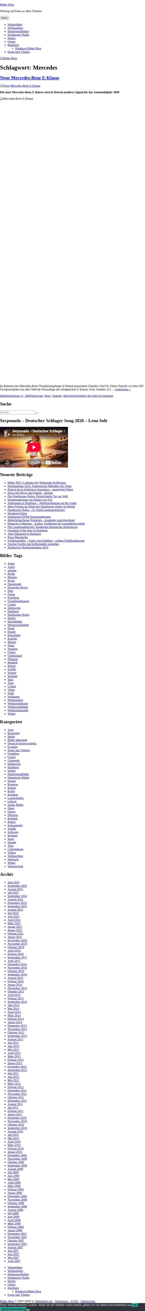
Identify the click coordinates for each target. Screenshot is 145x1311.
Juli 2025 (13, 892)
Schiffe (12, 669)
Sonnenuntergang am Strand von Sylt (30, 499)
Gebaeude (14, 760)
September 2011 (17, 1100)
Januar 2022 (15, 930)
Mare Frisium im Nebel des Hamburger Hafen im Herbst (41, 506)
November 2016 (17, 967)
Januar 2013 (15, 1063)
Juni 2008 (13, 1216)
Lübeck (12, 801)
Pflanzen (13, 659)
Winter (11, 713)
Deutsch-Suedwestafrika (22, 743)
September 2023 (17, 906)
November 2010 (17, 1121)
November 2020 (17, 940)
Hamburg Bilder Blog (28, 48)
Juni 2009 (13, 1175)
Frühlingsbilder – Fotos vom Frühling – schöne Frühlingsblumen (46, 540)
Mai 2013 (13, 1049)
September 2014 (17, 1001)
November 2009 (17, 1158)
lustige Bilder (15, 804)
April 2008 (14, 1220)
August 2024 (15, 899)
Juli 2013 (13, 1042)
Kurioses (13, 794)
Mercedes (69, 395)
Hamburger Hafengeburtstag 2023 (28, 547)
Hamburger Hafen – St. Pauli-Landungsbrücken (36, 510)
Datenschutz (88, 1301)
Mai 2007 (13, 1257)
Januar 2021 (15, 937)
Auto (34, 395)
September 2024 (17, 896)
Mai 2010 (13, 1138)
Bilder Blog (7, 4)
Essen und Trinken (19, 51)
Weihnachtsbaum (18, 703)
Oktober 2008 (16, 1203)
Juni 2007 (13, 1254)
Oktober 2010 (16, 1124)
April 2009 (14, 1182)
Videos (12, 852)
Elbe (10, 590)
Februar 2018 (16, 954)
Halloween (14, 608)
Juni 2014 (13, 1005)
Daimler (57, 395)
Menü (5, 17)
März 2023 (14, 923)
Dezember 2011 (17, 1090)
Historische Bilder (18, 777)
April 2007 (14, 1261)
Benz (48, 395)
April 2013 (14, 1053)
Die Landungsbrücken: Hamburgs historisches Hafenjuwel (42, 527)
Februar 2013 (16, 1059)
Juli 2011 (13, 1107)
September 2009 (17, 1165)
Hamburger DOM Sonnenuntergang (29, 516)
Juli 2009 (13, 1172)
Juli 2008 (13, 1213)
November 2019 (17, 943)
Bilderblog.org (44, 1301)
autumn (12, 570)
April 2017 (14, 960)
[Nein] (28, 1309)
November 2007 (17, 1237)
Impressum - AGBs (66, 1301)
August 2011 (15, 1104)
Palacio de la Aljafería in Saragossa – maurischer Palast (40, 489)
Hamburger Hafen (18, 34)
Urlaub (12, 686)
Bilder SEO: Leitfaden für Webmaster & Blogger (37, 482)
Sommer (13, 676)
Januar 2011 (15, 1114)
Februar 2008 (16, 1227)
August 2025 (15, 889)
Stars (10, 679)
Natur (11, 645)
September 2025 (17, 885)
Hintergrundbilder (18, 31)
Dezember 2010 (17, 1117)
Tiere (11, 683)
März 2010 (14, 1145)
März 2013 (14, 1056)
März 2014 (14, 1015)
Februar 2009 (16, 1189)
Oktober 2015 (16, 991)
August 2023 (15, 909)
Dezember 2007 (17, 1233)
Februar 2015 (16, 998)
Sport (11, 839)
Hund (11, 628)
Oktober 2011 (16, 1097)
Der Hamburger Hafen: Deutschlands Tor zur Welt (38, 496)
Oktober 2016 (16, 971)
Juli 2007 (13, 1250)
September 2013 (17, 1036)
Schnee (12, 672)
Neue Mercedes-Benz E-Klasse (29, 77)
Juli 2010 (13, 1134)
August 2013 (15, 1039)
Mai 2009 (13, 1179)
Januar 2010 (15, 1151)
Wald (11, 693)
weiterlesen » (122, 389)
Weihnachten (15, 28)
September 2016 (17, 974)
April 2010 (14, 1141)
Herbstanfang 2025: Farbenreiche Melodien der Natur (40, 486)
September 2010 (17, 1128)
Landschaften (16, 798)
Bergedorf (14, 733)
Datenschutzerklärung (13, 1309)
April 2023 (14, 920)
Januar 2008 (15, 1230)
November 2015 (17, 988)
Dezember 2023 (17, 902)
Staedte (12, 842)
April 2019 (14, 950)
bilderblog (6, 395)
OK (135, 1305)
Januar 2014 (15, 1022)
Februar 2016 (16, 981)
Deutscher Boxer (18, 587)
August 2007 (15, 1247)
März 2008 (14, 1223)
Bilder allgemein (17, 740)
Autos (11, 567)
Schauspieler (15, 825)
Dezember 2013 (17, 1025)
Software (13, 832)
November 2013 (17, 1029)
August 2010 (15, 1131)
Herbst (11, 38)
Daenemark (14, 584)
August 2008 (15, 1209)
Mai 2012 (13, 1080)
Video (11, 689)
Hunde (12, 631)
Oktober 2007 (16, 1240)
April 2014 (14, 1012)
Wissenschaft (15, 866)
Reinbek (13, 662)
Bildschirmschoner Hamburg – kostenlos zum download (41, 520)
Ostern (11, 41)
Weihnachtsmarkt (18, 710)
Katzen (12, 787)
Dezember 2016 (17, 964)
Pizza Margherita (18, 537)
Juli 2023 (13, 913)
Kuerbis (12, 638)
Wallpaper (14, 696)
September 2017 (17, 957)
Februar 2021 (16, 933)
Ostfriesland (15, 655)
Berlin (11, 573)
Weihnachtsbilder (18, 706)
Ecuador (13, 746)
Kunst (11, 791)
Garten (12, 604)
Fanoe (11, 594)
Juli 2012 (13, 1073)
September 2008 (17, 1206)
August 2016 (15, 978)
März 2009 (14, 1186)
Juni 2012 (13, 1076)
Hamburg (13, 45)
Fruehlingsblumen (18, 601)
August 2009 (15, 1169)
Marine (12, 642)
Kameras (13, 784)
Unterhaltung (15, 849)
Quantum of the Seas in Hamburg (28, 530)
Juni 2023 (13, 916)
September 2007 (17, 1244)
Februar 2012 (16, 1087)
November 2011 (17, 1094)
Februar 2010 (16, 1148)
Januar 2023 (15, 926)
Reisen (12, 666)
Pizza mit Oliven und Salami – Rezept (30, 492)
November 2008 (17, 1199)
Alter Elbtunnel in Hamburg (24, 533)
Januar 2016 (15, 984)
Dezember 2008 (17, 1196)
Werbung (13, 859)
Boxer (11, 580)
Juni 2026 (13, 882)
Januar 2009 (15, 1192)
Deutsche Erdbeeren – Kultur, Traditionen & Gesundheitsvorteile (46, 523)
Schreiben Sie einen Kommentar (94, 395)
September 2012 (17, 1070)
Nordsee (13, 648)
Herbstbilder (15, 621)
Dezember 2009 (17, 1155)
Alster (11, 563)
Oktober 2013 (16, 1032)
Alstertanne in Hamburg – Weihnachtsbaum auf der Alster (42, 503)
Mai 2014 (13, 1008)
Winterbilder (15, 24)
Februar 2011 (15, 1111)
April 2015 (14, 995)
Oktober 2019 (16, 947)
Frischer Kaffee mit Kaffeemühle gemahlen (33, 544)
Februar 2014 (16, 1018)
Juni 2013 (13, 1046)
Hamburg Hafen (17, 513)
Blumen (12, 577)
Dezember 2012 (17, 1066)
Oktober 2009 (16, 1162)
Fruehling (13, 597)
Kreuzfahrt (14, 635)
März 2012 (14, 1083)
